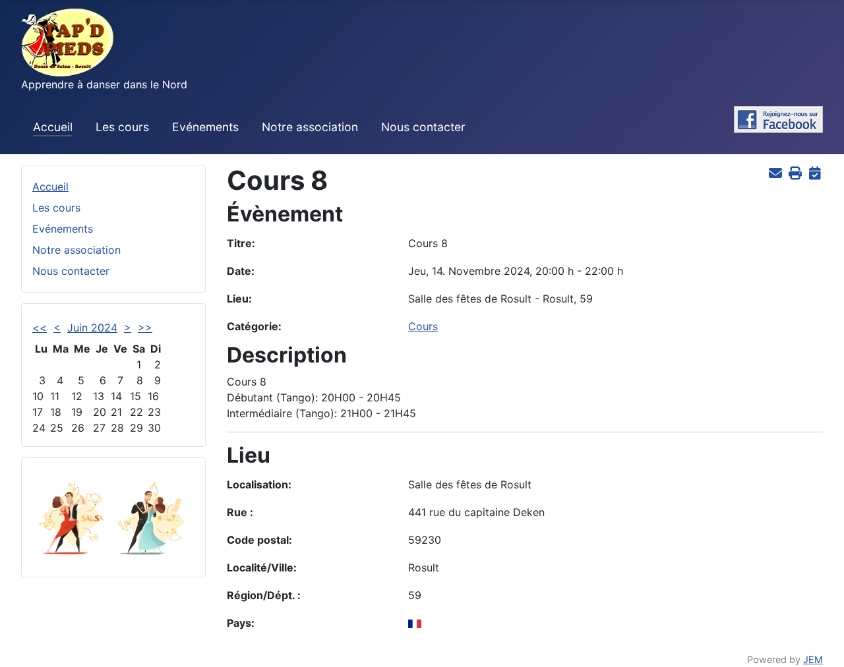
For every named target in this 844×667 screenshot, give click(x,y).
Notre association (310, 127)
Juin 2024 (92, 327)
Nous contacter (423, 127)
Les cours (122, 127)
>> (145, 327)
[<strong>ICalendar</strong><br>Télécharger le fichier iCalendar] (814, 172)
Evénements (205, 127)
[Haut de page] (820, 642)
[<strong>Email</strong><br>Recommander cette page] (775, 172)
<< (39, 327)
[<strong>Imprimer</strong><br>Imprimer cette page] (795, 172)
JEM (813, 659)
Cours (423, 326)
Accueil (53, 127)
